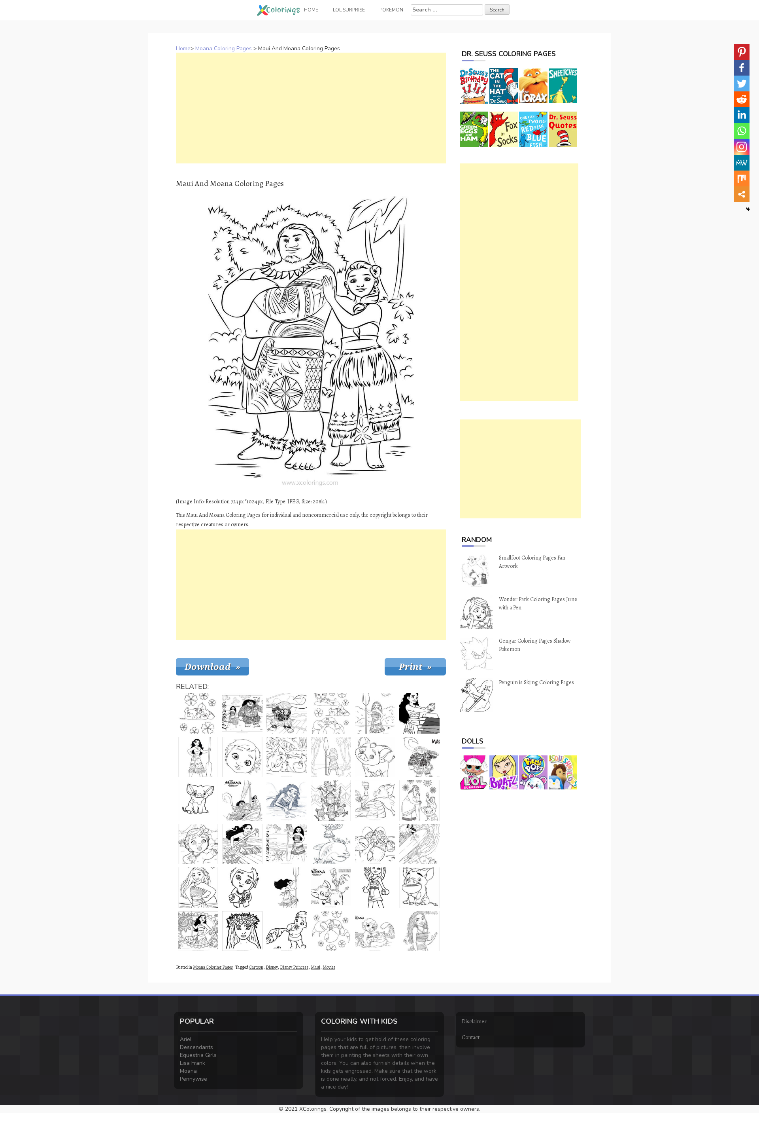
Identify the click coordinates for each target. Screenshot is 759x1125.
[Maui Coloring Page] (419, 757)
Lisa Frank (192, 1063)
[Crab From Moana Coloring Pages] (331, 931)
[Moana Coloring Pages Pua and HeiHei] (331, 887)
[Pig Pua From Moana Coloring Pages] (198, 713)
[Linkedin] (742, 115)
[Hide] (748, 209)
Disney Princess (294, 967)
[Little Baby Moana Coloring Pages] (198, 844)
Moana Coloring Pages (223, 48)
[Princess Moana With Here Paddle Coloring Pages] (198, 757)
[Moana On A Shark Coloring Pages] (331, 844)
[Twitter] (742, 83)
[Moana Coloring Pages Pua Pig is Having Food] (419, 887)
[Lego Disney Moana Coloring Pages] (375, 887)
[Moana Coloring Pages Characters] (242, 713)
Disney (272, 967)
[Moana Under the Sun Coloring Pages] (375, 713)
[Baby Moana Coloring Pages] (286, 931)
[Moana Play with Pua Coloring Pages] (375, 931)
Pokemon (391, 10)
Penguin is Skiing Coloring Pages (536, 682)
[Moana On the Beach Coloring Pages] (286, 800)
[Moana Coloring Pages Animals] (375, 800)
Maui (315, 967)
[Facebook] (742, 68)
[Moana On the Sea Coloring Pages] (419, 844)
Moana (188, 1071)
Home (183, 48)
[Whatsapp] (742, 131)
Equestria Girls (198, 1055)
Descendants (196, 1047)
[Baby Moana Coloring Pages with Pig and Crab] (331, 713)
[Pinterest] (742, 52)
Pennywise (193, 1079)
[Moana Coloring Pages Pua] (198, 800)
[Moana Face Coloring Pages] (242, 931)
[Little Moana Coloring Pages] (242, 887)
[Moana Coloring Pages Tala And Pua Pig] (419, 800)
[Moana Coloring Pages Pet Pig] (286, 757)
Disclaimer (474, 1021)
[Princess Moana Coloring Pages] (242, 844)
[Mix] (742, 178)
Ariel (186, 1039)
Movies (329, 967)
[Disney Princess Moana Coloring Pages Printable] (198, 887)
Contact (471, 1037)
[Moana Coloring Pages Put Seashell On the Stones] (419, 713)
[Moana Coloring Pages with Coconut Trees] (331, 757)
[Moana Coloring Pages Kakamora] (331, 800)
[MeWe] (742, 163)
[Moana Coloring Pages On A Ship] (242, 800)
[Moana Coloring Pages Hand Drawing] (419, 931)
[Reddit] (742, 99)
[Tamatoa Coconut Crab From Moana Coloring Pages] (375, 844)
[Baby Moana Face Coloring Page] (242, 757)
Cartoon (256, 967)
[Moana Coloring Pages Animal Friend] (375, 757)
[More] (742, 194)
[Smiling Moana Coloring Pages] (198, 931)
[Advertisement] (311, 108)
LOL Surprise (349, 10)
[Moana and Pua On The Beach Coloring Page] (286, 844)
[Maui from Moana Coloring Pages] (286, 713)
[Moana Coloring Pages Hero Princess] (286, 887)
